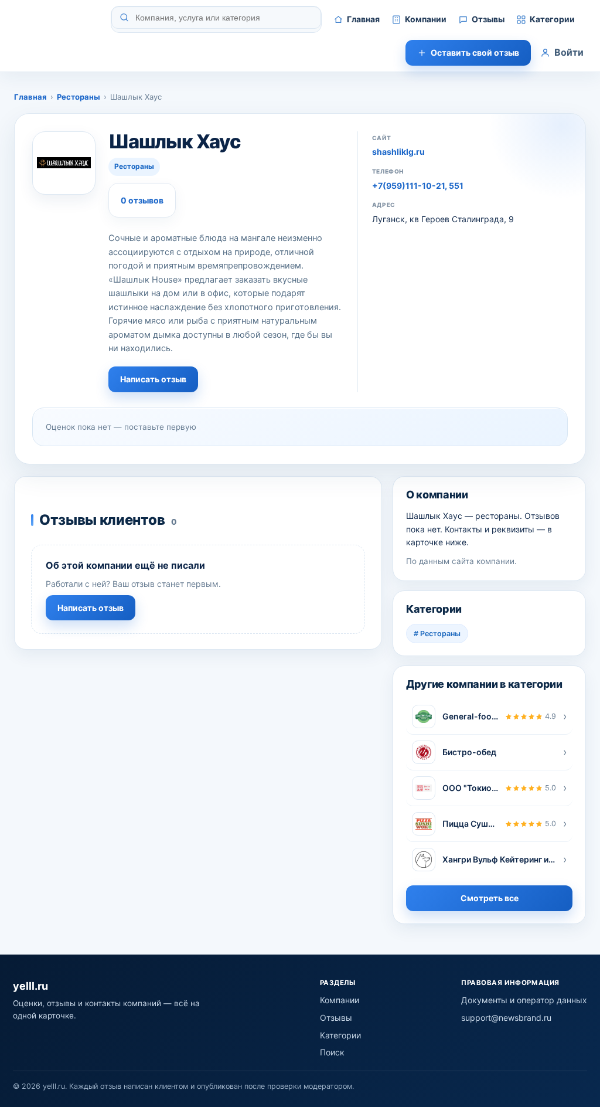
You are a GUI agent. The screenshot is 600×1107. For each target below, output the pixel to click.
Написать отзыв (153, 379)
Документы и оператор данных (524, 1000)
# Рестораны (437, 633)
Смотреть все (490, 898)
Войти (569, 52)
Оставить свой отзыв (475, 52)
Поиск (332, 1052)
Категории (552, 19)
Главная (363, 19)
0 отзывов (142, 200)
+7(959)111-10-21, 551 (417, 186)
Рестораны (78, 96)
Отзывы (488, 19)
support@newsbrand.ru (506, 1018)
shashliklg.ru (398, 152)
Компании (425, 19)
